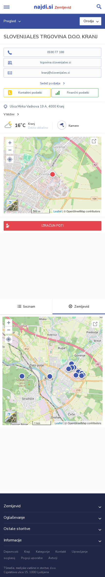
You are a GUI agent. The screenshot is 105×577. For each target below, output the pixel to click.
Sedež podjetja (50, 83)
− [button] (9, 150)
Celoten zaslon (94, 141)
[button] (9, 159)
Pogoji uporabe (31, 558)
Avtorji (52, 558)
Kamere (74, 126)
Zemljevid (81, 306)
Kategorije (43, 552)
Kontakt (60, 552)
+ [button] (9, 143)
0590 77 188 (55, 52)
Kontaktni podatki (30, 93)
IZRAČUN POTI (53, 226)
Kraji (27, 552)
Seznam (29, 306)
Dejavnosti (11, 552)
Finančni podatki (78, 93)
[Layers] (12, 205)
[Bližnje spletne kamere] (61, 125)
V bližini (9, 114)
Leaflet (57, 211)
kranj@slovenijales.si (56, 73)
